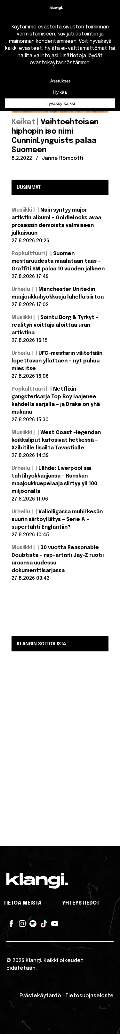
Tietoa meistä (22, 903)
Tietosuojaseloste (89, 996)
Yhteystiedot (81, 903)
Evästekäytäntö (40, 996)
